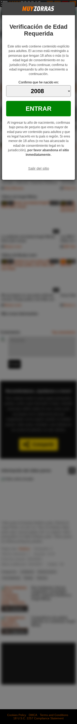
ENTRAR (39, 108)
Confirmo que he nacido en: (38, 82)
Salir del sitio (38, 168)
